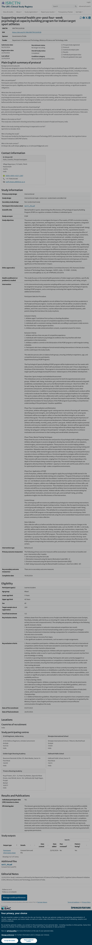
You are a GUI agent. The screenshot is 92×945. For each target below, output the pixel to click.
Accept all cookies (9, 940)
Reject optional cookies (28, 940)
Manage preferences (8, 935)
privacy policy (12, 931)
